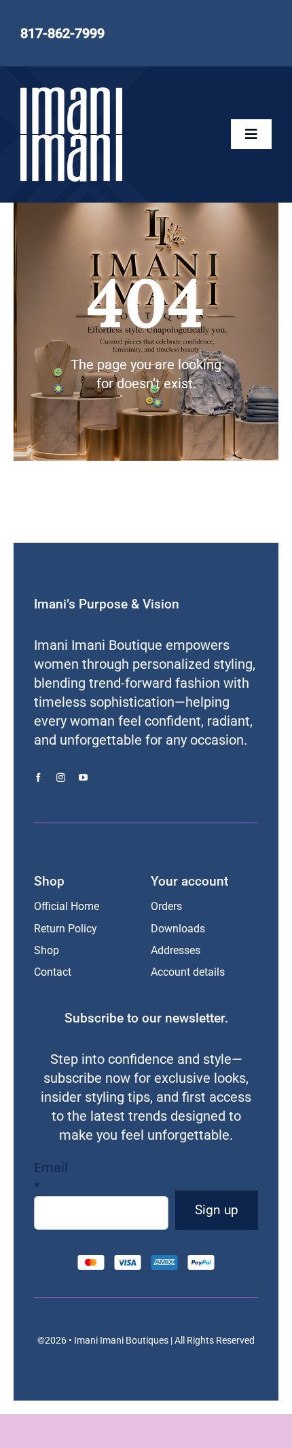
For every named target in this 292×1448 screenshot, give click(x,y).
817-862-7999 (62, 33)
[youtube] (83, 777)
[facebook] (38, 777)
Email (51, 1177)
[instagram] (60, 777)
